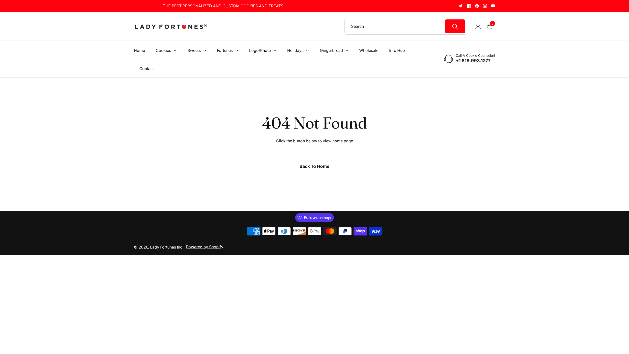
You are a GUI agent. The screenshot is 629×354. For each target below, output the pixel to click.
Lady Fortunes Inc (166, 247)
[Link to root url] (171, 26)
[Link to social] (461, 5)
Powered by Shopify (204, 246)
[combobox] (408, 26)
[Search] (455, 26)
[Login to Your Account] (477, 26)
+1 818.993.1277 (473, 61)
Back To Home (314, 166)
